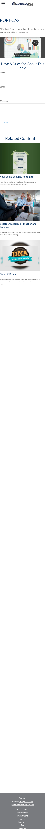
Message (4, 101)
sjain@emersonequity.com (22, 804)
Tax (22, 825)
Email (2, 86)
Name (2, 72)
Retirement (22, 812)
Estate (23, 819)
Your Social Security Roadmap (16, 176)
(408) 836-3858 (26, 801)
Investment (22, 815)
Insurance (22, 822)
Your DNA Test (8, 274)
